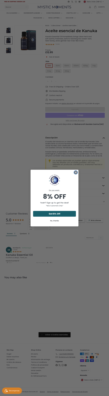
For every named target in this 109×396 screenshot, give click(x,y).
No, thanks (54, 221)
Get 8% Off (54, 213)
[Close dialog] (76, 172)
